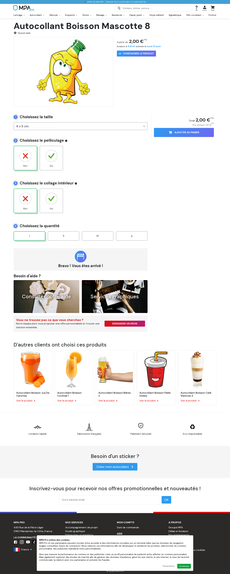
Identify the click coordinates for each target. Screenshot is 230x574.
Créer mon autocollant (113, 467)
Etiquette (70, 15)
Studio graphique (75, 531)
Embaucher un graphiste (79, 535)
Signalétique (175, 15)
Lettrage (18, 15)
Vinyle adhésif (156, 15)
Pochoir (212, 15)
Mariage (100, 15)
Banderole (117, 15)
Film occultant (194, 15)
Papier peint (136, 15)
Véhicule (53, 15)
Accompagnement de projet (81, 527)
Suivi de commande (128, 527)
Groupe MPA (176, 527)
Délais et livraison (178, 531)
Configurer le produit (138, 53)
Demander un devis (124, 323)
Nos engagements (179, 535)
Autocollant (36, 15)
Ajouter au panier (186, 132)
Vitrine (85, 15)
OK (166, 500)
